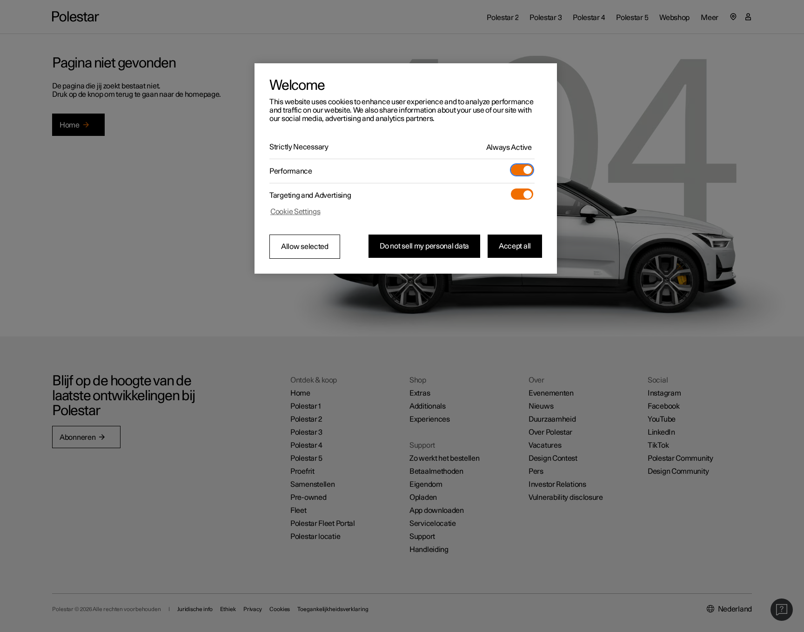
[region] (406, 168)
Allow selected (304, 246)
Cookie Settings (295, 211)
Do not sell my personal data (424, 246)
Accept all (515, 246)
